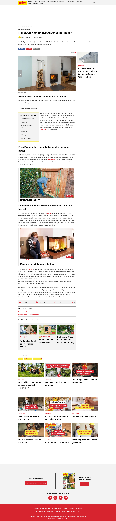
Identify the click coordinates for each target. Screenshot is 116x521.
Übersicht (71, 52)
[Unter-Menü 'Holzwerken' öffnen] (57, 1)
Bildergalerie (52, 159)
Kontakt (75, 511)
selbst (19, 26)
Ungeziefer (43, 129)
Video (29, 3)
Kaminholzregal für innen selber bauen (28, 314)
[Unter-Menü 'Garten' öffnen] (32, 1)
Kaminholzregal (22, 311)
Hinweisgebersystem (41, 511)
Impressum (36, 508)
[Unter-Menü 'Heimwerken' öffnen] (73, 1)
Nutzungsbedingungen (45, 508)
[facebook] (50, 498)
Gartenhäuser (29, 26)
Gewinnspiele (69, 511)
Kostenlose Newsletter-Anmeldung (36, 483)
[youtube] (66, 498)
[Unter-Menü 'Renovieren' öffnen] (48, 1)
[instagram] (55, 498)
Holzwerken (53, 1)
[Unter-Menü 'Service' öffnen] (37, 3)
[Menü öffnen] (97, 3)
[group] (47, 79)
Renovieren (44, 1)
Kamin (49, 213)
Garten (30, 1)
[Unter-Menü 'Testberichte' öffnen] (83, 1)
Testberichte (79, 1)
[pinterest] (61, 498)
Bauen (36, 1)
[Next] (74, 73)
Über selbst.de (50, 511)
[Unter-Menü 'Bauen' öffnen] (39, 1)
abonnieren (84, 484)
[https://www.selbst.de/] (22, 3)
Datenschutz (54, 508)
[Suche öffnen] (90, 2)
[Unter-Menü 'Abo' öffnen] (42, 3)
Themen (63, 511)
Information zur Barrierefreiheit (75, 508)
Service (35, 3)
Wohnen (61, 1)
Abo (41, 3)
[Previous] (20, 73)
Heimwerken (70, 1)
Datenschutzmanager (63, 508)
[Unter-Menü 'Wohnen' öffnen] (64, 1)
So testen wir (57, 511)
